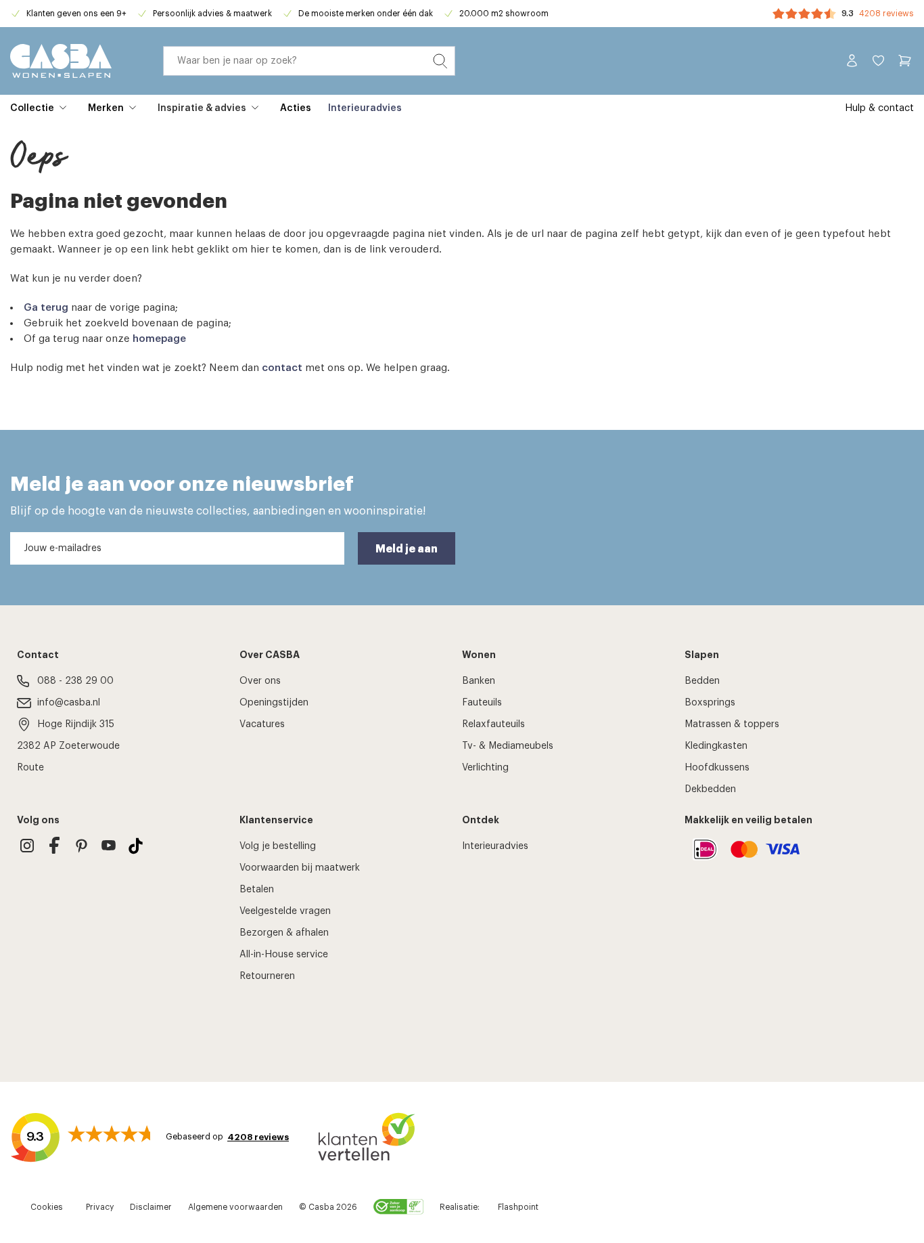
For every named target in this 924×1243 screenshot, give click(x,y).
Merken (106, 108)
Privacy (100, 1207)
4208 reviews (886, 13)
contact (282, 368)
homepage (159, 339)
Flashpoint (518, 1207)
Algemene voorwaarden (235, 1207)
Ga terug (46, 308)
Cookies (46, 1207)
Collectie (32, 108)
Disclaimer (151, 1207)
